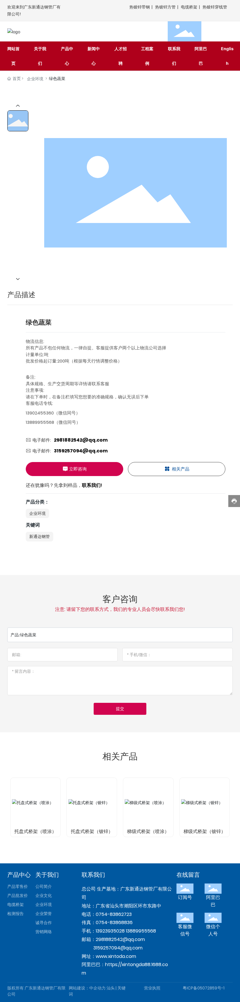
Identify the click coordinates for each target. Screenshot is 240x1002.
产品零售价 (17, 886)
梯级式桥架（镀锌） (205, 831)
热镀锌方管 (165, 7)
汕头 (111, 988)
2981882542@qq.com (81, 440)
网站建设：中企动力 (87, 988)
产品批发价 (17, 895)
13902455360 (40, 413)
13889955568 (40, 422)
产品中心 (19, 875)
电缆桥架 (189, 7)
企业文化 (43, 895)
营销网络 (43, 932)
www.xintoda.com (116, 956)
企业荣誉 (43, 913)
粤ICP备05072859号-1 (203, 988)
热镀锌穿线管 (215, 7)
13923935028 (110, 931)
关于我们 (47, 875)
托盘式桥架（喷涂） (35, 831)
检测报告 (15, 913)
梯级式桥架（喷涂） (148, 831)
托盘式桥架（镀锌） (92, 831)
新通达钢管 (39, 536)
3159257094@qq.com (81, 450)
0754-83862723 (114, 914)
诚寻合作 (43, 923)
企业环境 (35, 79)
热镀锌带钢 (139, 7)
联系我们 (93, 875)
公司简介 (43, 886)
